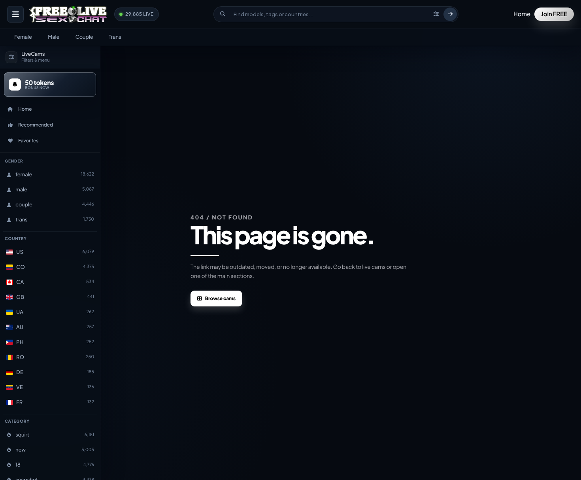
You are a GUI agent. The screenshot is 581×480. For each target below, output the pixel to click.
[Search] (450, 14)
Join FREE (554, 14)
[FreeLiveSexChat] (69, 14)
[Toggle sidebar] (15, 14)
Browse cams (220, 298)
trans (115, 37)
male (53, 37)
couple (84, 37)
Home (521, 14)
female (23, 37)
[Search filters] (436, 14)
